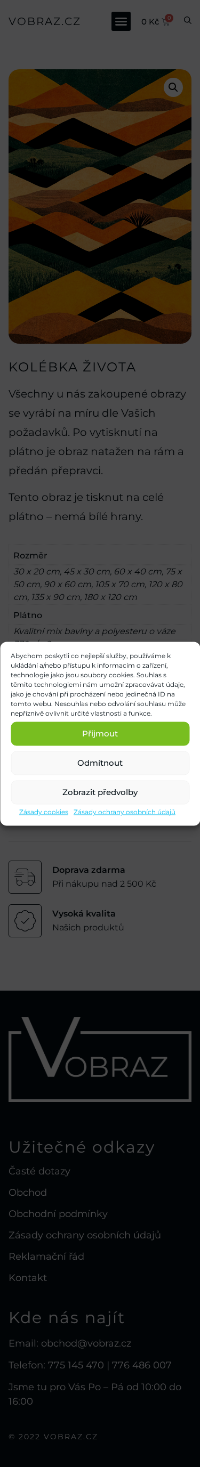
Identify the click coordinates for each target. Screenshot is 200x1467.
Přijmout (100, 733)
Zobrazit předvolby (100, 792)
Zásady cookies (43, 811)
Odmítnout (100, 763)
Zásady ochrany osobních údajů (124, 811)
